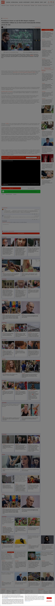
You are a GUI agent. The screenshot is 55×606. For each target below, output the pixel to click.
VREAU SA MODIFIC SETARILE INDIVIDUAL (49, 601)
